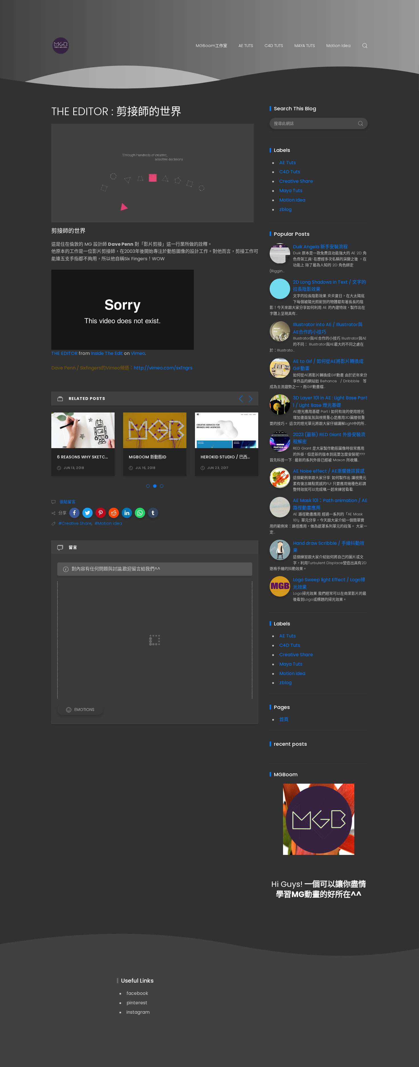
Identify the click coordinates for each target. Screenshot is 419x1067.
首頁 (283, 719)
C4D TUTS (274, 45)
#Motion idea (108, 523)
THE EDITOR (64, 353)
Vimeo (138, 353)
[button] (74, 513)
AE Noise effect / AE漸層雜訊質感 (329, 471)
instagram (138, 1012)
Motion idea (338, 45)
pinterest (137, 1002)
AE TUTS (246, 45)
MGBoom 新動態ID (147, 457)
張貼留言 (67, 502)
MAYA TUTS (304, 45)
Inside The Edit (107, 353)
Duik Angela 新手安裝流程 (320, 246)
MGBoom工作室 (211, 45)
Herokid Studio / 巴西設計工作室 (234, 457)
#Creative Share (74, 523)
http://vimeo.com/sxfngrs (163, 368)
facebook (137, 993)
